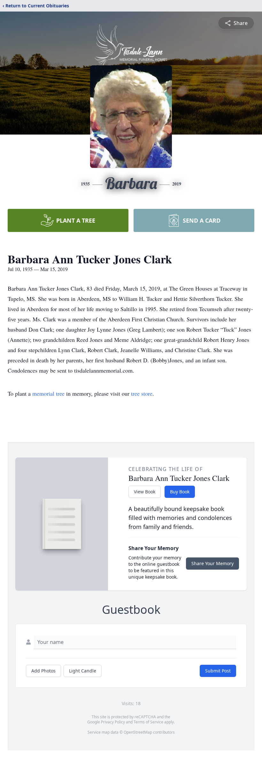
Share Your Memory (212, 563)
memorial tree (48, 393)
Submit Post (218, 671)
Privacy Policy (113, 722)
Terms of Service (148, 722)
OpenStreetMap (138, 732)
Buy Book (179, 492)
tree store (141, 393)
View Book (144, 492)
